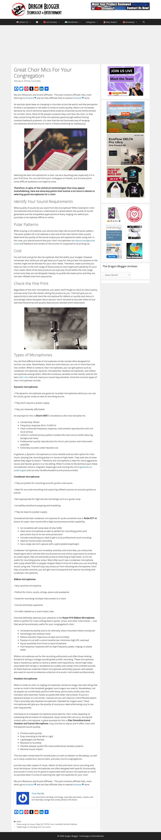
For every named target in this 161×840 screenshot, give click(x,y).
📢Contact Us (22, 22)
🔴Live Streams (50, 22)
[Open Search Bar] (143, 22)
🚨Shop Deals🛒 (110, 22)
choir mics (24, 377)
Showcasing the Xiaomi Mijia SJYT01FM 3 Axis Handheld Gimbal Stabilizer (47, 824)
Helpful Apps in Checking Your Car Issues (34, 827)
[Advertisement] (80, 44)
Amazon (30, 97)
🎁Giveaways (129, 22)
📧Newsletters (71, 22)
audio (19, 821)
